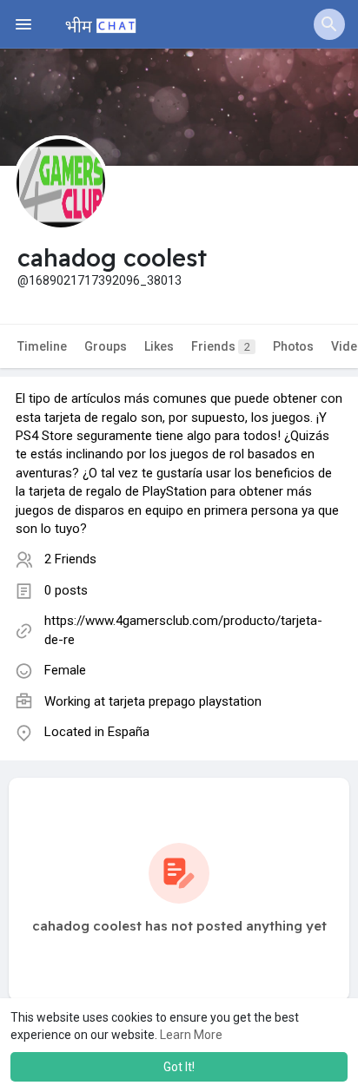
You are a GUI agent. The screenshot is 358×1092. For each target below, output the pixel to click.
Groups (105, 346)
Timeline (42, 346)
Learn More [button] (191, 1035)
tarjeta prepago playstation (185, 701)
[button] (329, 24)
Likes (159, 346)
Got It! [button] (179, 1067)
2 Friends (70, 559)
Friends (220, 346)
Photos (293, 346)
